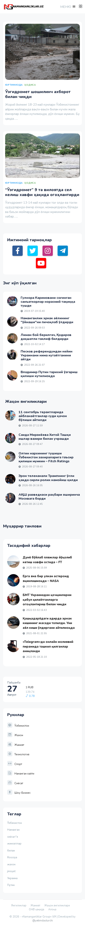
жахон (11, 864)
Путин (11, 885)
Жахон (18, 735)
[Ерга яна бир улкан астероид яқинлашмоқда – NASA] (13, 580)
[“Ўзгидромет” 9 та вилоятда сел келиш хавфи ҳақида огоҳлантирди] (42, 155)
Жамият (19, 745)
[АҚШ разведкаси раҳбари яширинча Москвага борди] (10, 498)
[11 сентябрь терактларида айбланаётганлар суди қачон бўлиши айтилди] (10, 415)
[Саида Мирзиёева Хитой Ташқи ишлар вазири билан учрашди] (10, 438)
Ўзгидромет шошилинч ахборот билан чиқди (38, 94)
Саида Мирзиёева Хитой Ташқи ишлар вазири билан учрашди (45, 437)
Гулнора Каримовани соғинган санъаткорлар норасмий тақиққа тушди (48, 302)
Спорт (18, 764)
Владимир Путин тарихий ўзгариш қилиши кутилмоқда (49, 374)
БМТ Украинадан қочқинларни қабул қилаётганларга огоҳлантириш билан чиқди (47, 599)
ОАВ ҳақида (36, 909)
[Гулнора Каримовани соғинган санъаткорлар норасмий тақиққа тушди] (12, 301)
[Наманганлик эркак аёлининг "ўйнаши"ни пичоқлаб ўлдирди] (12, 321)
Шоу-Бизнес (22, 793)
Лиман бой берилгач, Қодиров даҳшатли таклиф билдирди (46, 337)
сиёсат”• (13, 837)
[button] (67, 7)
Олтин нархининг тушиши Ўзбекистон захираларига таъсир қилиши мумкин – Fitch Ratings (46, 457)
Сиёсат (18, 783)
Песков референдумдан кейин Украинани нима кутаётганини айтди (46, 355)
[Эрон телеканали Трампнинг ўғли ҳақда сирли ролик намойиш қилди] (10, 479)
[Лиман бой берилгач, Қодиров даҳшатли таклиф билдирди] (12, 338)
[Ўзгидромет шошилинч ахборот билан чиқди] (42, 52)
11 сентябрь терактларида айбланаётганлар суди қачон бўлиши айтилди (43, 416)
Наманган (13, 830)
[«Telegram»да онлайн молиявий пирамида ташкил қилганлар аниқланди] (13, 646)
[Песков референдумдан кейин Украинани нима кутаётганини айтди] (12, 355)
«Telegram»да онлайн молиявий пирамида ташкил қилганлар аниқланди (48, 646)
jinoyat (11, 871)
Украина (12, 878)
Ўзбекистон (21, 726)
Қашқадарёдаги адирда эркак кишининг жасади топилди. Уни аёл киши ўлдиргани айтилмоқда (49, 623)
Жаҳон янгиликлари (57, 905)
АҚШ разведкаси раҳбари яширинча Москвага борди (49, 496)
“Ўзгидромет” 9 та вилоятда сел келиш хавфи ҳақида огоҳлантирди (42, 192)
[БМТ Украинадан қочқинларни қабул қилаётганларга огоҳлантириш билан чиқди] (13, 599)
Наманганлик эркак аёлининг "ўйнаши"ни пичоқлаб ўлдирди (47, 320)
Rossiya (12, 857)
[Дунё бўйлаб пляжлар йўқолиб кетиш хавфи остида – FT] (13, 561)
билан (11, 851)
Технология (21, 754)
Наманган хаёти (24, 774)
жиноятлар (14, 843)
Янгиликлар (18, 905)
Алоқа (52, 909)
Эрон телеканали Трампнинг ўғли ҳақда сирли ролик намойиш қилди (48, 478)
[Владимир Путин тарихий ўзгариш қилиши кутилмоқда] (12, 375)
